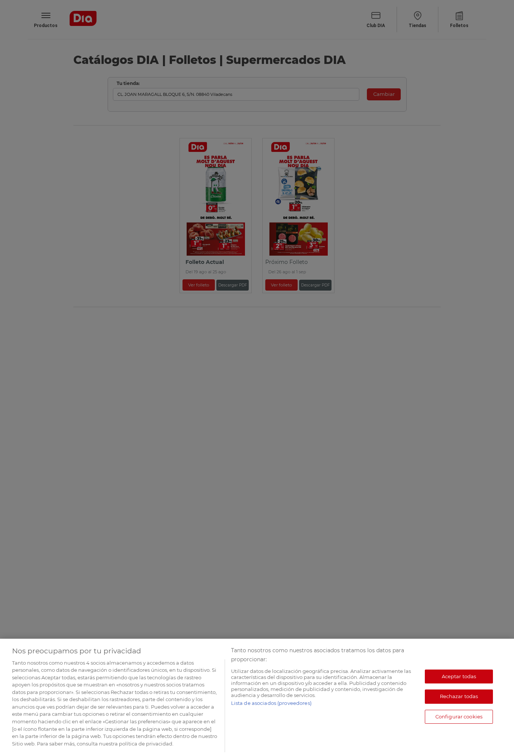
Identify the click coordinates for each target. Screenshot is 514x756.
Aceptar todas (459, 676)
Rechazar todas (459, 697)
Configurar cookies (458, 717)
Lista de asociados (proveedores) (271, 703)
